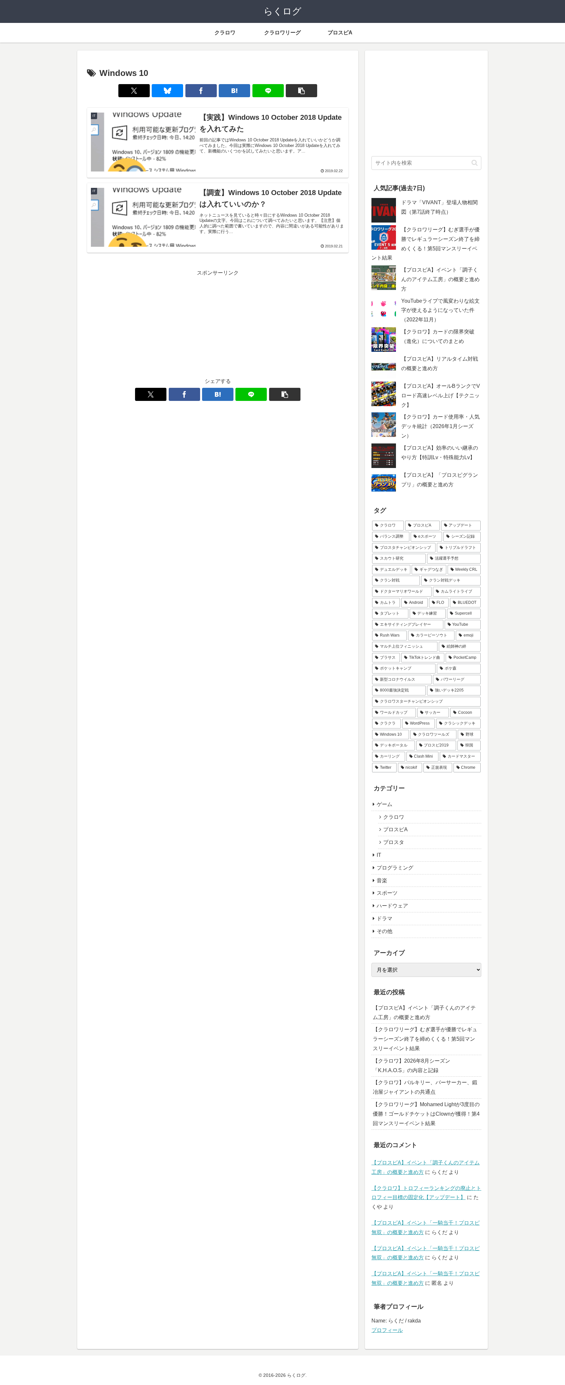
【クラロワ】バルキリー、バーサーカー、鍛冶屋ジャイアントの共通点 (425, 1087)
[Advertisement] (218, 323)
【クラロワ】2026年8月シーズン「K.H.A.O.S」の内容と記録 (411, 1065)
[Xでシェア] (134, 90)
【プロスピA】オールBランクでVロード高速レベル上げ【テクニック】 (440, 395)
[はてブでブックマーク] (234, 90)
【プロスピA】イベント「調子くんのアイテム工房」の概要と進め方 (440, 279)
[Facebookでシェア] (201, 90)
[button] (301, 90)
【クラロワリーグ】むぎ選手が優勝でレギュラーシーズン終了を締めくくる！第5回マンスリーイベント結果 (425, 1039)
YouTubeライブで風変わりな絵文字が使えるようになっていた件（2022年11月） (440, 310)
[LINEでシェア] (268, 90)
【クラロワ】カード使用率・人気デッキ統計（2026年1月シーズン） (440, 426)
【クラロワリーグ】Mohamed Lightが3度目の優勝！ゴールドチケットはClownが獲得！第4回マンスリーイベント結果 (426, 1114)
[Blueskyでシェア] (167, 90)
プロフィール (387, 1330)
